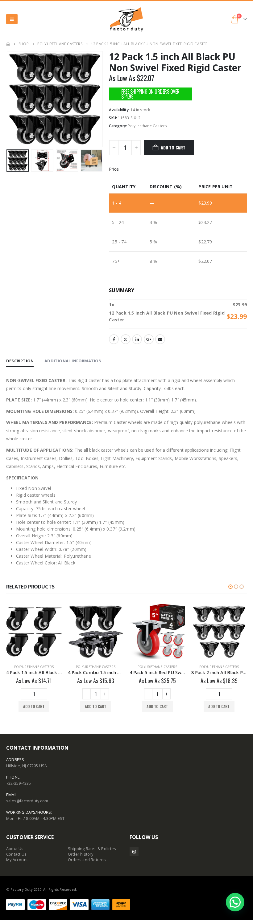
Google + (149, 339)
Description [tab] (20, 361)
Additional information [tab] (73, 361)
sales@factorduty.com (27, 801)
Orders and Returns (87, 859)
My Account (17, 859)
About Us (15, 848)
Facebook (114, 339)
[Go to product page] (34, 631)
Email (160, 339)
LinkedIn (137, 339)
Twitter (126, 339)
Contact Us (16, 854)
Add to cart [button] (33, 706)
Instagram (134, 851)
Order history (80, 854)
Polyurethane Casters (147, 125)
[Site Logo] (126, 19)
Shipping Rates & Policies (92, 848)
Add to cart (173, 147)
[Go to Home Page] (8, 44)
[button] (12, 19)
